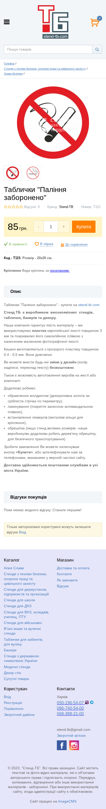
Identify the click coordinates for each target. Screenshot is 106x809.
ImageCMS (67, 801)
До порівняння (76, 244)
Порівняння (13, 709)
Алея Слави (14, 568)
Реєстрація (13, 703)
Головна (9, 63)
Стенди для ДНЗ (17, 606)
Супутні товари (16, 679)
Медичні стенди (17, 667)
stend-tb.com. (89, 305)
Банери (10, 650)
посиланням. (60, 271)
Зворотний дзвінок (19, 714)
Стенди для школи (19, 600)
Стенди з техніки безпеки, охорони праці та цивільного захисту (45, 68)
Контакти (64, 574)
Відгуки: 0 (32, 207)
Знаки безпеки (13, 73)
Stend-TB (66, 207)
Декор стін (12, 673)
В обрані (46, 244)
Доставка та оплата (73, 568)
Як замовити (67, 580)
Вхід (22, 532)
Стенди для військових (23, 623)
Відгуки (63, 586)
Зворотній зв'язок (71, 735)
